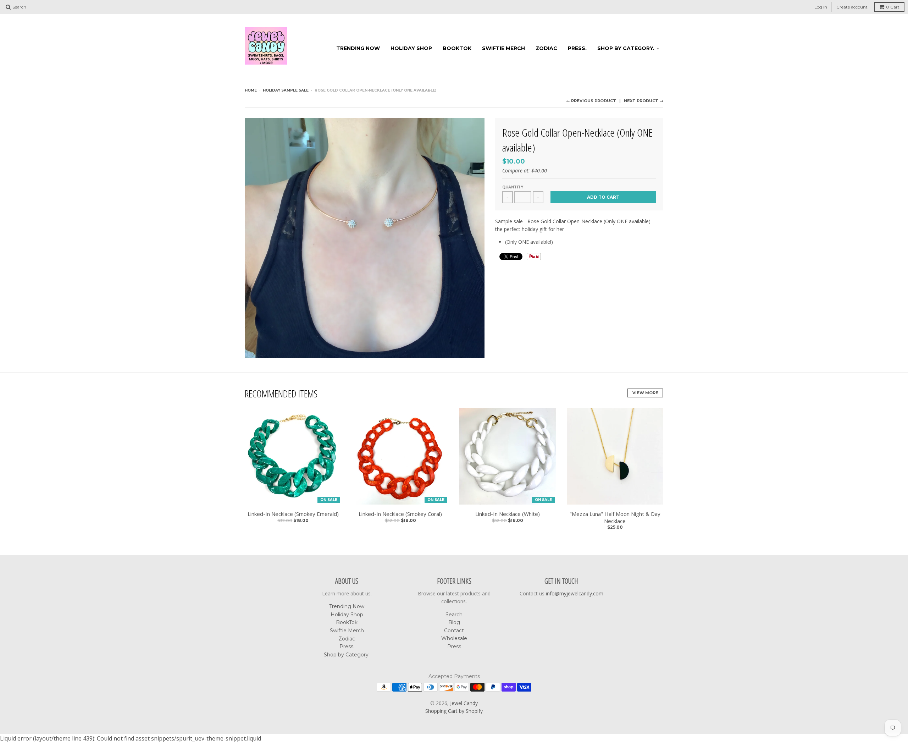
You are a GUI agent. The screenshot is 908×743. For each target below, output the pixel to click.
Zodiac (546, 48)
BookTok (457, 48)
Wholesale (454, 638)
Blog (454, 622)
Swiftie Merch (503, 48)
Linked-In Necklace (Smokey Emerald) (293, 514)
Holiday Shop (411, 48)
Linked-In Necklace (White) (507, 514)
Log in (820, 7)
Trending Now (358, 48)
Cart (892, 7)
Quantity (512, 187)
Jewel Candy (464, 703)
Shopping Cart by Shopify (454, 711)
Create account (852, 7)
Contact (454, 630)
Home (251, 90)
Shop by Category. (625, 48)
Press (454, 646)
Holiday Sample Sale (286, 90)
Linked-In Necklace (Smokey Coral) (400, 514)
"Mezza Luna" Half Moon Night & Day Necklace (615, 517)
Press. (577, 48)
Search (454, 614)
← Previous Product (591, 100)
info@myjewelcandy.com (574, 593)
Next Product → (643, 100)
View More (645, 392)
